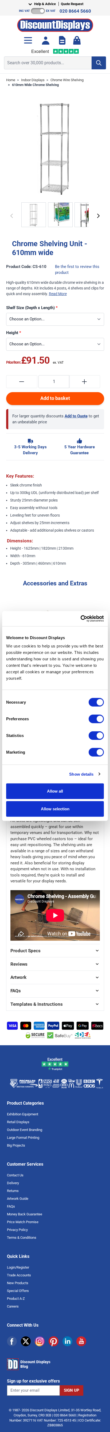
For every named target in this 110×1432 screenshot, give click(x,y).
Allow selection (55, 808)
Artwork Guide (17, 1199)
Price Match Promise (22, 1222)
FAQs (11, 1206)
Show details (81, 774)
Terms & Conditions (21, 1238)
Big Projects (16, 1145)
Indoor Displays (33, 80)
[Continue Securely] (98, 215)
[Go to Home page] (55, 24)
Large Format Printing (23, 1138)
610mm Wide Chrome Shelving (35, 85)
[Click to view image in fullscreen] (55, 147)
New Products (17, 1283)
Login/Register (18, 1267)
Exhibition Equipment (22, 1114)
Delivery (13, 1183)
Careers (13, 1306)
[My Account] (45, 40)
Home (10, 80)
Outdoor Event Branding (24, 1130)
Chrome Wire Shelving (67, 80)
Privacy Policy (17, 1230)
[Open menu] (28, 40)
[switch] (96, 719)
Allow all (55, 791)
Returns (13, 1191)
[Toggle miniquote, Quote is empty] (62, 40)
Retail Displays (18, 1122)
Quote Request (72, 4)
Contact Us (15, 1175)
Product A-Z (16, 1299)
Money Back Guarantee (24, 1214)
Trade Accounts (19, 1275)
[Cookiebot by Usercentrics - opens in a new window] (80, 618)
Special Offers (18, 1291)
